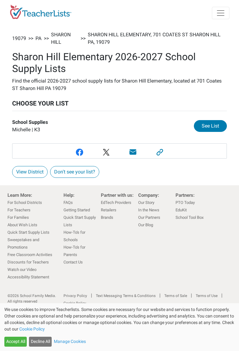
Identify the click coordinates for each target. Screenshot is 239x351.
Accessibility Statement (28, 277)
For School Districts (24, 202)
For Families (18, 217)
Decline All (40, 341)
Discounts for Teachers (28, 262)
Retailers (108, 210)
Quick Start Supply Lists (28, 232)
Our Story (146, 202)
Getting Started (76, 210)
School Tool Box (190, 217)
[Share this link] (159, 152)
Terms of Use (207, 296)
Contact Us (73, 262)
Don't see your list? (74, 172)
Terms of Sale (175, 296)
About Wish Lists (22, 225)
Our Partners (149, 217)
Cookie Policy (32, 328)
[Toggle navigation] (220, 13)
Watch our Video (21, 269)
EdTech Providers (116, 202)
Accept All (15, 341)
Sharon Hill (61, 38)
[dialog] (119, 327)
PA (38, 38)
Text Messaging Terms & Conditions (126, 296)
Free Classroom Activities (29, 254)
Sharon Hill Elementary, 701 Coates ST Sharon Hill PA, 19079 (154, 38)
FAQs (68, 202)
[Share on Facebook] (79, 152)
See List (214, 126)
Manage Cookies (70, 341)
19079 (19, 38)
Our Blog (145, 225)
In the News (148, 210)
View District (30, 172)
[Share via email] (133, 152)
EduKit (181, 210)
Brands (107, 217)
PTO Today (185, 202)
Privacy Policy (75, 296)
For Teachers (18, 210)
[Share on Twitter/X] (106, 152)
